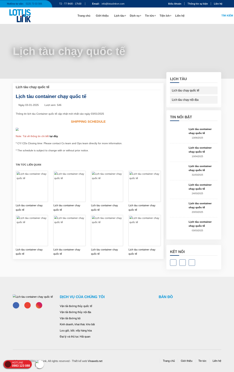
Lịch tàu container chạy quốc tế (29, 207)
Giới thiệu (102, 15)
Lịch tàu (119, 15)
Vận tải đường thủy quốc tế (76, 306)
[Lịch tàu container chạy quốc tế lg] (27, 15)
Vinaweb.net (95, 361)
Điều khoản (174, 3)
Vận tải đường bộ (70, 318)
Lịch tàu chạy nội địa (185, 99)
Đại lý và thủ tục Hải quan (75, 336)
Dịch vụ (134, 15)
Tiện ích (165, 15)
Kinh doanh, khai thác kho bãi (77, 324)
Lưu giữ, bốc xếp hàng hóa (76, 330)
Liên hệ (218, 3)
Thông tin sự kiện (197, 3)
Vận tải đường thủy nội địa (75, 312)
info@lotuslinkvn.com (108, 3)
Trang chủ (84, 15)
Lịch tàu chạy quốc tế (55, 39)
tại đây (54, 136)
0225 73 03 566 (24, 3)
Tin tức (149, 15)
